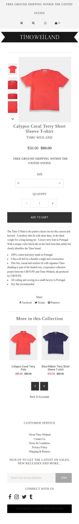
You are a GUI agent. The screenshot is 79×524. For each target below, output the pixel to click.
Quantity (40, 194)
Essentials (44, 396)
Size (39, 174)
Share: (39, 297)
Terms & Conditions (39, 443)
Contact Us (39, 439)
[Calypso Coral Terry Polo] (23, 359)
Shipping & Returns (39, 451)
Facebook (26, 302)
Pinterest (55, 302)
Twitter (41, 302)
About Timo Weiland (39, 434)
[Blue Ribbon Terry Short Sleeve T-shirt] (56, 359)
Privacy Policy (39, 447)
